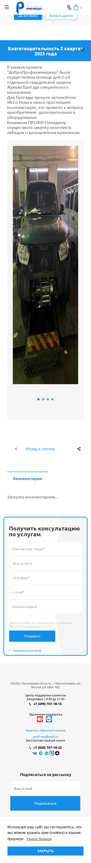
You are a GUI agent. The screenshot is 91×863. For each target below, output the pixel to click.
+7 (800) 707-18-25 (47, 747)
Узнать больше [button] (39, 839)
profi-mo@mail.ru (45, 737)
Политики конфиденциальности (30, 626)
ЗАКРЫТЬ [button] (45, 851)
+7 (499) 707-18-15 (47, 704)
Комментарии (27, 478)
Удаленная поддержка (45, 714)
